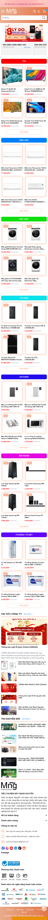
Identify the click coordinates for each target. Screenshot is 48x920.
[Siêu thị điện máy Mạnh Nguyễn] (24, 3)
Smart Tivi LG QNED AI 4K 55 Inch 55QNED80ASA (35, 90)
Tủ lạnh (24, 298)
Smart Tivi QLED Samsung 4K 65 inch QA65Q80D (11, 122)
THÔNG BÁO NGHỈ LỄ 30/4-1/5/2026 (32, 684)
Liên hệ (24, 912)
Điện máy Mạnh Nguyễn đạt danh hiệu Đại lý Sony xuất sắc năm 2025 (32, 674)
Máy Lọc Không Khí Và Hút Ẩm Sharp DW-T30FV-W (35, 406)
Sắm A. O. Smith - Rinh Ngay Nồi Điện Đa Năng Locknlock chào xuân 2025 (31, 771)
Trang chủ (10, 910)
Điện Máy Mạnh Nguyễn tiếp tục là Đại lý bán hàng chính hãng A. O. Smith (32, 663)
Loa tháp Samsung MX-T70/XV (10, 516)
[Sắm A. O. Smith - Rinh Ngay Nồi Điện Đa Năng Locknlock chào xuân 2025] (9, 773)
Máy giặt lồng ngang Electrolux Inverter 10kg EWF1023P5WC (34, 248)
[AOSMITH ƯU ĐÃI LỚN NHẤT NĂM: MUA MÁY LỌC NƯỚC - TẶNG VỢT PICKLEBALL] (9, 728)
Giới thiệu (20, 910)
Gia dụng (24, 377)
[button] (21, 40)
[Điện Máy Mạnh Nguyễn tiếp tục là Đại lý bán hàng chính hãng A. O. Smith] (9, 665)
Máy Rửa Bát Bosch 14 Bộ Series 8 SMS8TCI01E (11, 437)
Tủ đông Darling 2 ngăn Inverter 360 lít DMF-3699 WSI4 (34, 595)
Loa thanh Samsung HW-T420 (34, 485)
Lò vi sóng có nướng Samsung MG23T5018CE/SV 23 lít (36, 437)
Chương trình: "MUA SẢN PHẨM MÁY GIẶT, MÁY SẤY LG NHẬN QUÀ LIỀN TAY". (32, 759)
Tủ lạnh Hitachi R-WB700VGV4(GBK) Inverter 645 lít (11, 359)
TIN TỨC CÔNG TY (11, 614)
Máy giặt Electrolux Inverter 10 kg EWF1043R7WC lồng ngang (12, 248)
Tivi (24, 61)
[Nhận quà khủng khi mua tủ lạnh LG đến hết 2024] (9, 750)
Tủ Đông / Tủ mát (24, 535)
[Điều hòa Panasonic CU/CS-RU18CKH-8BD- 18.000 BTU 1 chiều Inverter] (12, 154)
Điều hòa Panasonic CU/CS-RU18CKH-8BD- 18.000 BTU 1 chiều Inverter (12, 169)
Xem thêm (24, 132)
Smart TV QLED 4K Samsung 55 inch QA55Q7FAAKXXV (8, 90)
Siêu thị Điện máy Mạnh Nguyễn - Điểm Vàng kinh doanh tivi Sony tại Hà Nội (32, 708)
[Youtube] (11, 848)
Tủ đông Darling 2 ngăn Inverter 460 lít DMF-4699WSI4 (10, 595)
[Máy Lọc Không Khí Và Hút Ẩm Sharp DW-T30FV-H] (12, 391)
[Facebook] (3, 848)
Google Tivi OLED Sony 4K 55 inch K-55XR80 (35, 122)
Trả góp (18, 879)
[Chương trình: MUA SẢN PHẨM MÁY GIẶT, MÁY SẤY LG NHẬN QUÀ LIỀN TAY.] (9, 761)
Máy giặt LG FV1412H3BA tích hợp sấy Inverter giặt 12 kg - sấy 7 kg (11, 280)
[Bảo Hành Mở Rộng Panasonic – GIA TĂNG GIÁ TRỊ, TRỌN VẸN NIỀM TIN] (9, 739)
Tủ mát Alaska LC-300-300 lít (11, 563)
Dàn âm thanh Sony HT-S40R (34, 516)
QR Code (4, 879)
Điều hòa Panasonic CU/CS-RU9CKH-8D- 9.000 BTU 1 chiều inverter (12, 201)
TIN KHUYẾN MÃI (10, 719)
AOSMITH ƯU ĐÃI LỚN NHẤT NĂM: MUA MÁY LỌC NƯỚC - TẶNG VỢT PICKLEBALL (32, 725)
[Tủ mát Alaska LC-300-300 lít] (12, 549)
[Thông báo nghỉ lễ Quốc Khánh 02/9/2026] (24, 632)
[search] (43, 18)
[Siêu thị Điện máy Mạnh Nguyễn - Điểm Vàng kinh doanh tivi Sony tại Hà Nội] (9, 710)
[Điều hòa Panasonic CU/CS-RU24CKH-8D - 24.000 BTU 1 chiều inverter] (36, 154)
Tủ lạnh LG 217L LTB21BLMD (31, 358)
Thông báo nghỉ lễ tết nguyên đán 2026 (32, 697)
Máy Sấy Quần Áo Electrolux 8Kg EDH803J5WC (32, 280)
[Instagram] (7, 848)
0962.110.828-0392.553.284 (16, 836)
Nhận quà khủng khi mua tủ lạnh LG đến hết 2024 (31, 748)
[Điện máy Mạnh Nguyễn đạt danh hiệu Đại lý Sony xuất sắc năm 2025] (9, 676)
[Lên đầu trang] (44, 902)
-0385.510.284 (34, 836)
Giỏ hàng (46, 11)
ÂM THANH (24, 456)
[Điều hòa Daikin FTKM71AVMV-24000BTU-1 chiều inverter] (36, 186)
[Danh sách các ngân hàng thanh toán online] (24, 896)
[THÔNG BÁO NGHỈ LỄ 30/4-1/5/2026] (9, 688)
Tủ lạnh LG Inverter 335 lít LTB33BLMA (35, 327)
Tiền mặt (11, 879)
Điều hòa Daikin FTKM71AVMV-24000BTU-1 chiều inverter (35, 201)
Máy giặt (24, 219)
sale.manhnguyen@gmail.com (17, 842)
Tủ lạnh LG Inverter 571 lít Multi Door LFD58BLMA (11, 327)
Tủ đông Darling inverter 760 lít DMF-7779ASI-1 (34, 563)
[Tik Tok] (20, 848)
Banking (25, 879)
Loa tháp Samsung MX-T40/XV (10, 485)
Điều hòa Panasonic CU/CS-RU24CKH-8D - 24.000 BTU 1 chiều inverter (36, 169)
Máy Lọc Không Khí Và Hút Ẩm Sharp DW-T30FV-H (12, 406)
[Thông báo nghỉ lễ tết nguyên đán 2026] (9, 699)
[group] (24, 33)
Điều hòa (24, 140)
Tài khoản (38, 11)
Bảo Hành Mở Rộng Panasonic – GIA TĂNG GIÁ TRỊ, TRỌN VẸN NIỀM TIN (32, 737)
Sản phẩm (30, 910)
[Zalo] (15, 848)
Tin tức (39, 910)
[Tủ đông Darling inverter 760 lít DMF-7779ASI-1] (36, 549)
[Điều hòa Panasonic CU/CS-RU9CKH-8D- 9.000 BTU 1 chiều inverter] (12, 186)
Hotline (34, 11)
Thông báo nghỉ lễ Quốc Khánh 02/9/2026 (19, 647)
